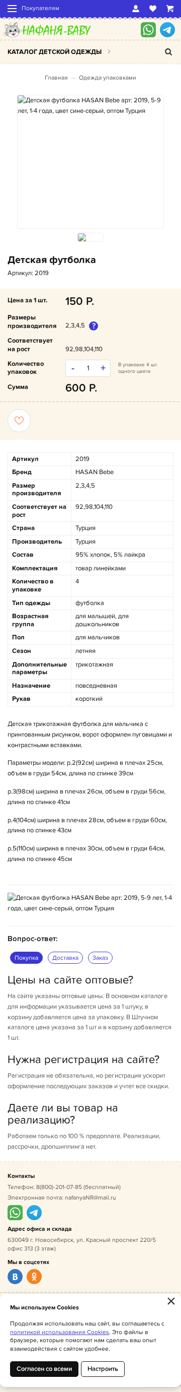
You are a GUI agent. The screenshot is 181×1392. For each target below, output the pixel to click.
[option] (90, 105)
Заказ (100, 958)
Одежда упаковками (107, 78)
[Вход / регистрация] (135, 8)
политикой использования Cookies (59, 1332)
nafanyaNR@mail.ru (90, 1198)
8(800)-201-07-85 (59, 1187)
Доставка (65, 958)
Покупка (26, 958)
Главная (56, 78)
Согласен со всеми (44, 1369)
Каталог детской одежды (55, 52)
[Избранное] (152, 8)
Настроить (102, 1369)
